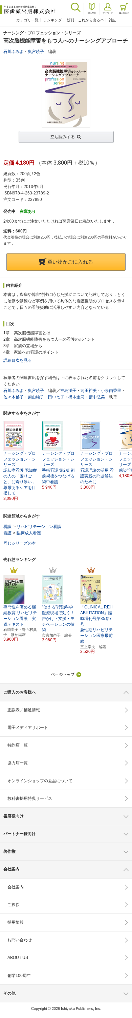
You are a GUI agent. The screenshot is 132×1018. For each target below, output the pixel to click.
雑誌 (112, 20)
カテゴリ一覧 (27, 20)
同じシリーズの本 (19, 543)
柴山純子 (36, 397)
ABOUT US (17, 957)
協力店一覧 (17, 762)
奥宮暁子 (36, 51)
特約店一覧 (17, 745)
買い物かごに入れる (70, 262)
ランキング (52, 20)
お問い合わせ (19, 940)
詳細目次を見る (17, 360)
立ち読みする (62, 136)
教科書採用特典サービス (29, 798)
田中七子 (56, 397)
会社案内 (15, 887)
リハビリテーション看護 (39, 526)
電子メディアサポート (27, 727)
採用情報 (15, 922)
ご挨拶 (13, 904)
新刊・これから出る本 (85, 20)
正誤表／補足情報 (23, 710)
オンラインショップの (39, 780)
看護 (7, 526)
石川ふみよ (13, 51)
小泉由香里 (111, 390)
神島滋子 (68, 390)
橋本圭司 (76, 397)
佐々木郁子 (13, 397)
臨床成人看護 (29, 533)
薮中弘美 (97, 397)
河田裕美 (89, 390)
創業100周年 (19, 975)
